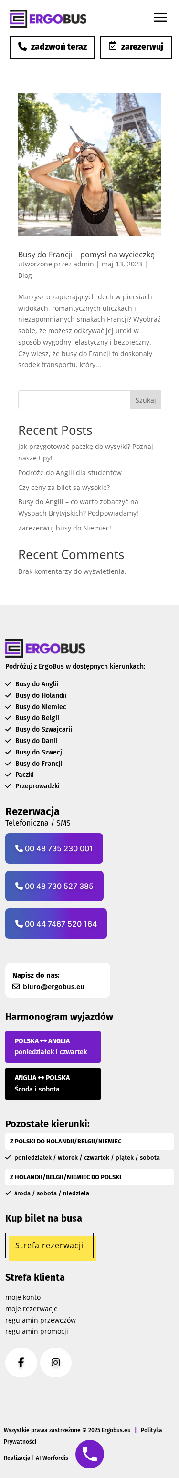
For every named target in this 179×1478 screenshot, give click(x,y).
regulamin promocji (36, 1330)
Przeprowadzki (36, 786)
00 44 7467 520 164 (60, 923)
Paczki (23, 775)
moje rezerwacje (31, 1308)
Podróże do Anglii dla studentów (70, 472)
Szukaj (146, 400)
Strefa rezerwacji (49, 1245)
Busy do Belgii (36, 718)
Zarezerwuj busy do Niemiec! (64, 527)
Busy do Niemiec (39, 707)
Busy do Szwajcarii (43, 729)
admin (84, 263)
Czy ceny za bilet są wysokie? (64, 487)
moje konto (23, 1297)
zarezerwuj (142, 46)
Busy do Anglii (36, 684)
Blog (25, 275)
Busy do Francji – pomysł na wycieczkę (86, 254)
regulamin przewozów (40, 1320)
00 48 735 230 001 (58, 848)
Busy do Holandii (40, 696)
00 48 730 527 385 (58, 886)
